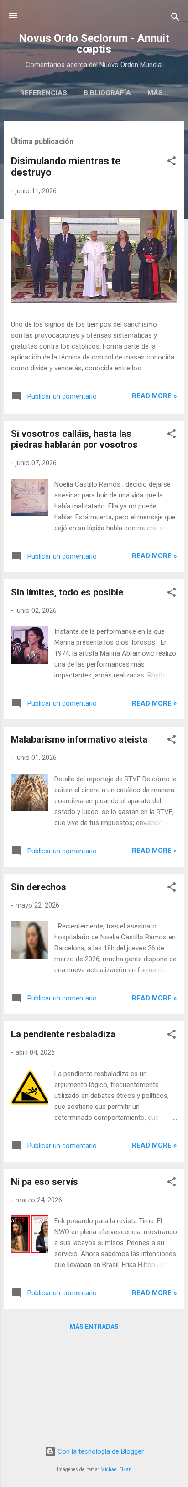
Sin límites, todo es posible (67, 592)
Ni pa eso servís (44, 1181)
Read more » (154, 396)
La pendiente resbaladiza (63, 1034)
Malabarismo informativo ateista (79, 739)
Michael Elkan (115, 1469)
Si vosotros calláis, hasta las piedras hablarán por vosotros (74, 439)
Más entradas (94, 1326)
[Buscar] (175, 18)
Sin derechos (38, 887)
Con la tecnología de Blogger (100, 1451)
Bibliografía (107, 93)
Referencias (43, 93)
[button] (171, 162)
